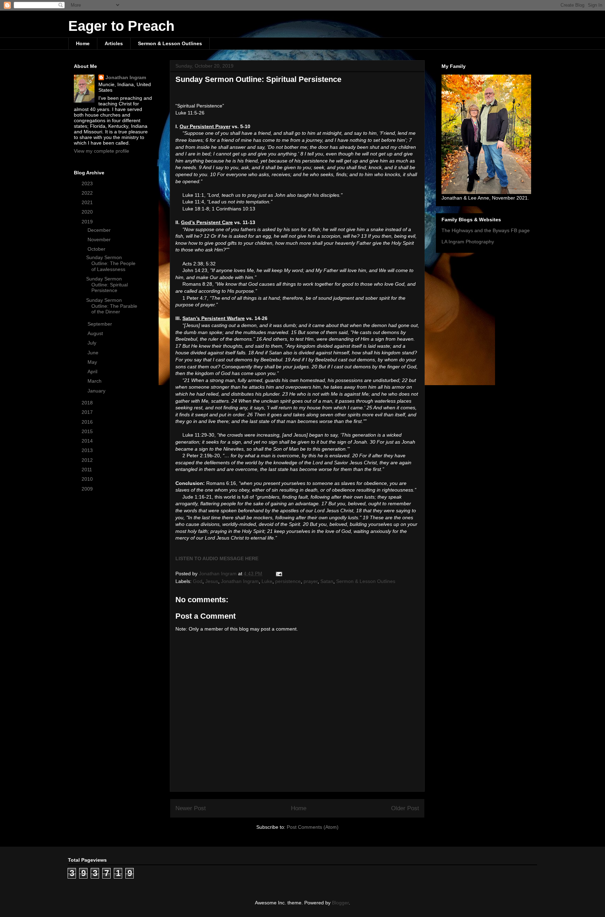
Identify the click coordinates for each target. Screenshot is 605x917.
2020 (88, 212)
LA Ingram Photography (467, 241)
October (97, 249)
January (97, 391)
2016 (88, 422)
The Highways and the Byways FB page (485, 230)
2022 (88, 193)
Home (83, 43)
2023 (88, 183)
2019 (88, 221)
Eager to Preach (121, 26)
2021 (88, 202)
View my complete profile (101, 151)
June (94, 352)
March (95, 381)
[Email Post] (278, 573)
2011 (87, 469)
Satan (326, 581)
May (93, 362)
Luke (267, 581)
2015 (88, 431)
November (100, 239)
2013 (88, 450)
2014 (88, 441)
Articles (114, 43)
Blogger (340, 902)
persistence (288, 581)
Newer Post (190, 808)
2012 (88, 460)
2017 (88, 412)
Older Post (405, 808)
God (197, 581)
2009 (88, 489)
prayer (311, 581)
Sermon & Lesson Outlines (170, 43)
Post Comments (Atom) (313, 827)
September (100, 324)
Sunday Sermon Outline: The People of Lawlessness (110, 263)
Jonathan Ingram (240, 581)
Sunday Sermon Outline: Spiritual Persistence (107, 284)
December (100, 230)
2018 (88, 402)
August (96, 333)
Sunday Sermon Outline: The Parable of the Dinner (111, 306)
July (93, 343)
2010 (88, 479)
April (93, 371)
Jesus (211, 581)
